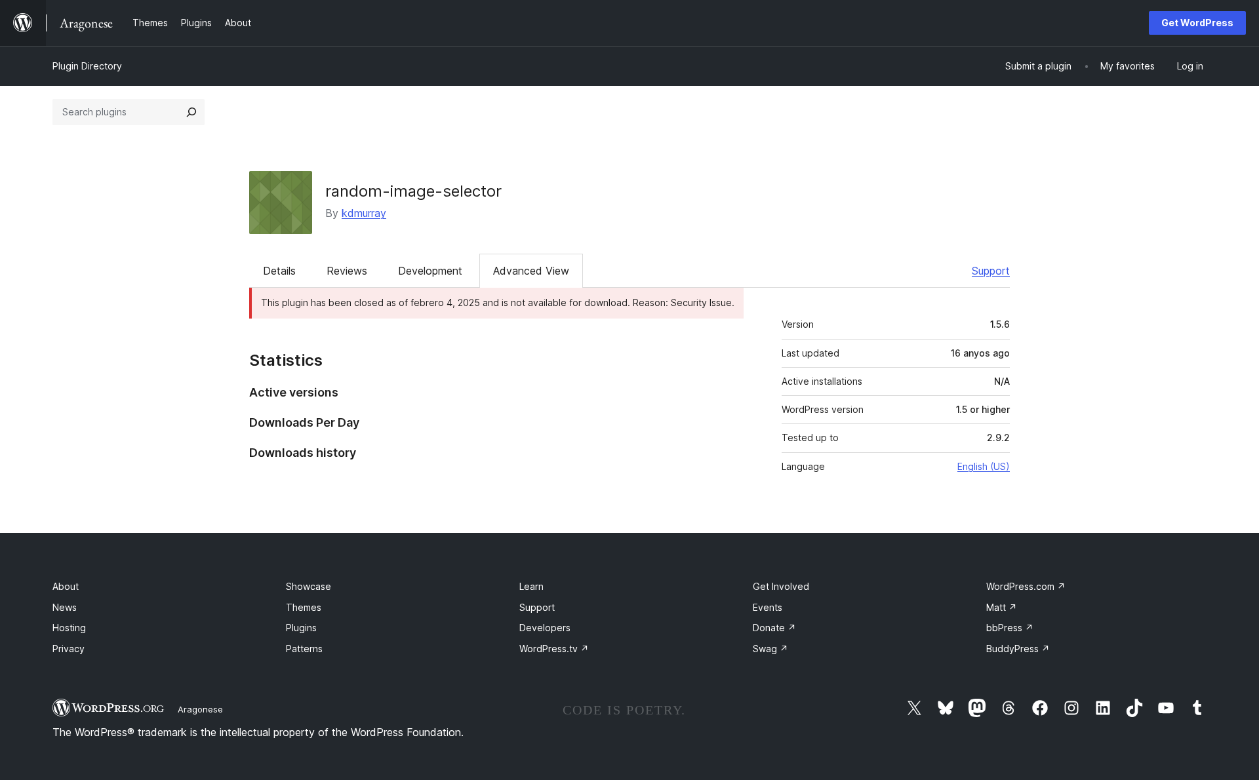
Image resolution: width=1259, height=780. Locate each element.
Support (991, 270)
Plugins (301, 627)
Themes (303, 607)
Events (767, 607)
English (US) (983, 466)
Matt (1001, 607)
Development (430, 270)
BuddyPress (1018, 648)
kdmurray (364, 213)
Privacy (68, 648)
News (64, 607)
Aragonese (200, 709)
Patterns (304, 648)
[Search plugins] (191, 112)
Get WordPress (1197, 22)
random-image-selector (413, 191)
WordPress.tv (554, 648)
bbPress (1009, 627)
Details (279, 270)
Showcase (308, 586)
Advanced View (531, 270)
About (65, 586)
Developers (544, 627)
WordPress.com (1026, 586)
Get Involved (781, 586)
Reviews (347, 270)
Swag (770, 648)
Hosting (69, 627)
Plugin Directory (87, 65)
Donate (774, 627)
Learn (531, 586)
